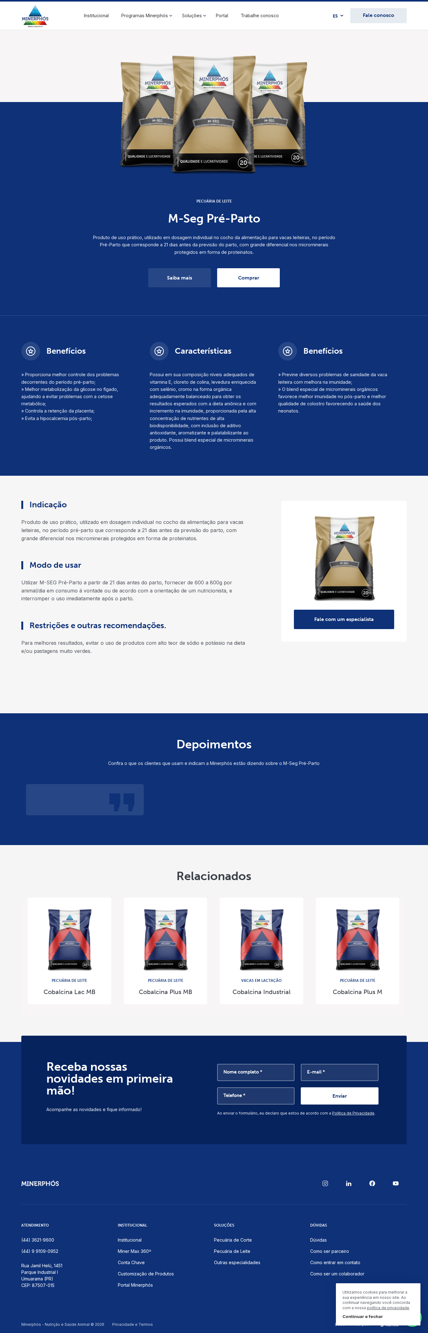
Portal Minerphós (135, 1285)
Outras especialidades (237, 1262)
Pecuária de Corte (233, 1240)
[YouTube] (396, 1183)
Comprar (248, 278)
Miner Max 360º (134, 1251)
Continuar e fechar (362, 1316)
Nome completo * (242, 1072)
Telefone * (234, 1095)
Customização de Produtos (146, 1273)
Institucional (96, 15)
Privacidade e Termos (132, 1324)
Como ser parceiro (329, 1251)
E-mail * (316, 1072)
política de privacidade (388, 1307)
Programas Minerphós (144, 15)
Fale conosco (378, 15)
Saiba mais (179, 278)
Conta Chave (131, 1262)
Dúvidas (318, 1240)
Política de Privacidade (353, 1113)
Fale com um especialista (344, 619)
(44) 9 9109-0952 (39, 1251)
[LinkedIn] (349, 1183)
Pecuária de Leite (232, 1251)
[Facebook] (372, 1183)
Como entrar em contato (335, 1262)
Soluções (192, 15)
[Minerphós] (35, 16)
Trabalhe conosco (260, 15)
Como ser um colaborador (337, 1273)
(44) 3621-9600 (37, 1240)
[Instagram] (325, 1183)
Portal (222, 15)
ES (335, 16)
